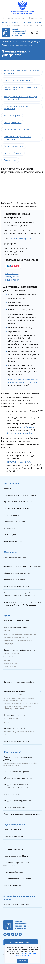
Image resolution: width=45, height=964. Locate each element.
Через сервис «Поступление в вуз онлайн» (12, 276)
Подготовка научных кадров (15, 627)
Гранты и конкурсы (9, 666)
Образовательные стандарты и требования (22, 566)
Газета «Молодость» (12, 885)
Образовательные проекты (15, 579)
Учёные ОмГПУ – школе (11, 657)
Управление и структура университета (20, 495)
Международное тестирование (16, 771)
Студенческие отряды (13, 849)
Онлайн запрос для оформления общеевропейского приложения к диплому (20, 764)
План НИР (6, 660)
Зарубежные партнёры (13, 794)
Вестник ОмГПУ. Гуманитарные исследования (18, 732)
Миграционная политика (14, 807)
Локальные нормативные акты (16, 586)
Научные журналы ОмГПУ (14, 728)
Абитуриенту (32, 41)
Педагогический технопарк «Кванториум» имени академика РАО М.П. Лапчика (21, 594)
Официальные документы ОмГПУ (17, 502)
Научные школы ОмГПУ (11, 653)
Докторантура (8, 644)
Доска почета (9, 528)
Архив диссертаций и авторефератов (16, 722)
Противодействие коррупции (16, 904)
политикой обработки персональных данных (25, 955)
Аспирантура (10, 160)
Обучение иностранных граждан (17, 778)
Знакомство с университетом (16, 508)
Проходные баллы (12, 122)
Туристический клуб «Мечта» (16, 856)
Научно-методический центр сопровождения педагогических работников (18, 699)
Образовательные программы (16, 573)
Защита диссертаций (10, 718)
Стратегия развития (12, 515)
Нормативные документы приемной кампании (22, 71)
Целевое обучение (13, 153)
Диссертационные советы (14, 715)
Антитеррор (8, 911)
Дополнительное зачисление (18, 129)
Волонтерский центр (12, 843)
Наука (6, 615)
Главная (5, 41)
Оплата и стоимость (13, 146)
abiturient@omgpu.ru (21, 238)
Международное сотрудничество (17, 800)
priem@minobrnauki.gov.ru (18, 461)
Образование (18, 41)
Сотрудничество (12, 751)
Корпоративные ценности (14, 521)
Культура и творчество (13, 836)
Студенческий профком (13, 872)
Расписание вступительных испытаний (17, 137)
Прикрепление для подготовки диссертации (18, 640)
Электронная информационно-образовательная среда (16, 558)
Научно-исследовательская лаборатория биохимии (20, 703)
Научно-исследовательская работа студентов (18, 683)
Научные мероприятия (10, 663)
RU (31, 33)
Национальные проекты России (17, 620)
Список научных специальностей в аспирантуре (19, 634)
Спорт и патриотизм (12, 829)
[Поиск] (37, 32)
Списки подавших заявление (18, 80)
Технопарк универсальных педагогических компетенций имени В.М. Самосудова (22, 603)
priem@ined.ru (27, 426)
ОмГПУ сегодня (11, 483)
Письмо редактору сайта (20, 942)
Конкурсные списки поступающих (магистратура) (20, 97)
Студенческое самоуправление (17, 878)
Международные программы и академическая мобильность (16, 786)
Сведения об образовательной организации (22, 18)
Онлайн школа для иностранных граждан (21, 814)
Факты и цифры (10, 535)
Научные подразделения (14, 691)
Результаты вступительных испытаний (17, 107)
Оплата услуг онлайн (12, 541)
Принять (23, 960)
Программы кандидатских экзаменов (15, 637)
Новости (7, 488)
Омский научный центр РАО (12, 695)
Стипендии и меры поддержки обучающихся (16, 863)
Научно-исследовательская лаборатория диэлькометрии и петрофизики (17, 708)
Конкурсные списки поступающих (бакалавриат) (20, 88)
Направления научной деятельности (19, 650)
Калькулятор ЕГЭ (12, 115)
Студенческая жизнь (14, 824)
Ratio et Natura (8, 735)
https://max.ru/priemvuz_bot (18, 433)
